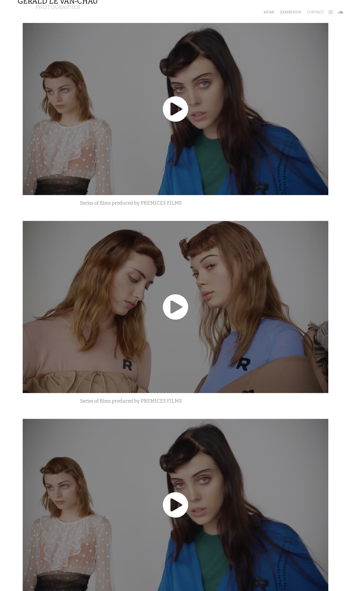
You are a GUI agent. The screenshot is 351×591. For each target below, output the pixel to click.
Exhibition (290, 12)
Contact (315, 12)
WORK (269, 12)
